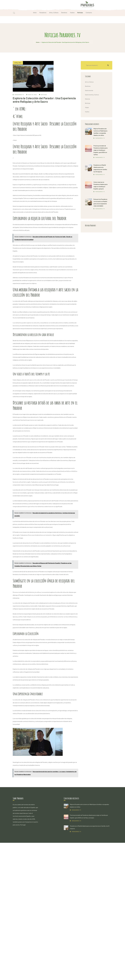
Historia (87, 99)
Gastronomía (89, 90)
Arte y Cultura (89, 82)
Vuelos (87, 111)
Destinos (87, 86)
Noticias (44, 94)
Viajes (87, 107)
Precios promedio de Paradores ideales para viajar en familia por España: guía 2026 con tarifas (100, 150)
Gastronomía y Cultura (92, 94)
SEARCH (108, 65)
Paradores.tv (19, 94)
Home (38, 42)
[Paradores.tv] (87, 4)
